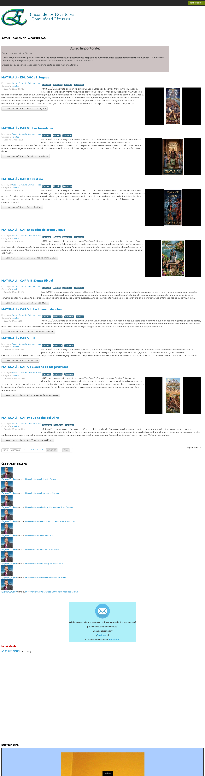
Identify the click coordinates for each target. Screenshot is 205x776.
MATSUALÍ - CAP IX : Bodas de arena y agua (33, 229)
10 (42, 450)
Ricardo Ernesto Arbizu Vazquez (59, 521)
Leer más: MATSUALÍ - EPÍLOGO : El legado (25, 109)
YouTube (201, 12)
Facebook (190, 12)
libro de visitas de (34, 479)
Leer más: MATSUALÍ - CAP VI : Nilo (21, 360)
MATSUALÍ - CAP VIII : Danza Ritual (27, 280)
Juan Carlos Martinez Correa (58, 507)
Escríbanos (102, 635)
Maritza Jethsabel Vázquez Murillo (61, 592)
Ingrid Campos (50, 479)
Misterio (68, 85)
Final (66, 450)
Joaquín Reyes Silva (53, 564)
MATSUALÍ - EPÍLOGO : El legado (25, 77)
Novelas (15, 86)
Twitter (196, 12)
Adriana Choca (51, 493)
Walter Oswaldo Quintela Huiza (26, 83)
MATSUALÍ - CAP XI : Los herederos (27, 128)
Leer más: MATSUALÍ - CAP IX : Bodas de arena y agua (30, 258)
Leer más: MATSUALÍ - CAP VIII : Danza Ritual (26, 303)
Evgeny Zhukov (9, 479)
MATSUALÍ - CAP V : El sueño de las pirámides (34, 367)
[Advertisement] (102, 699)
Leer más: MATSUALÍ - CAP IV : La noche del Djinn (28, 440)
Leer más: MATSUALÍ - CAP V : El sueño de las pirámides (31, 395)
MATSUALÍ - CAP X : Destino (22, 179)
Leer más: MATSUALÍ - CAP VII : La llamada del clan (29, 332)
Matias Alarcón (51, 550)
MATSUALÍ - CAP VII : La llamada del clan (31, 309)
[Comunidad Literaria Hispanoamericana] (38, 17)
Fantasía (46, 85)
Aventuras (57, 85)
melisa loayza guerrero (54, 578)
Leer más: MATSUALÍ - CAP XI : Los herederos (26, 156)
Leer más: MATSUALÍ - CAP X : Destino (23, 207)
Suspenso (79, 85)
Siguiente (51, 450)
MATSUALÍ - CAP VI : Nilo (19, 338)
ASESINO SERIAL (11, 651)
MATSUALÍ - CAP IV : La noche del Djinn (30, 417)
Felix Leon (48, 536)
